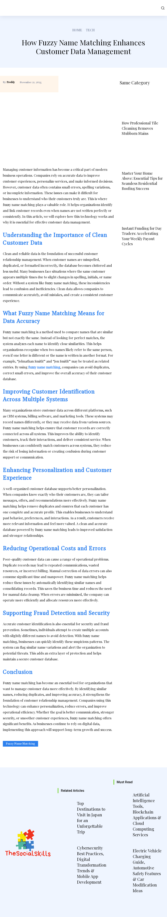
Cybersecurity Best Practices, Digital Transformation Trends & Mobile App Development (91, 865)
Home (77, 30)
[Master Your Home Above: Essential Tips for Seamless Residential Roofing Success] (142, 154)
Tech (90, 30)
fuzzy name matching (20, 744)
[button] (162, 8)
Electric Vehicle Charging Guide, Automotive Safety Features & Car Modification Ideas (147, 870)
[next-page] (135, 253)
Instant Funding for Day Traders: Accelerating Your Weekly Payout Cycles (142, 236)
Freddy (11, 82)
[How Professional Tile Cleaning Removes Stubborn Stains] (142, 104)
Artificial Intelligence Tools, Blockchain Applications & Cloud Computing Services (147, 814)
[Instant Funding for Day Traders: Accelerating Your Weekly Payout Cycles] (142, 209)
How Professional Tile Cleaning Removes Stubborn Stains (140, 128)
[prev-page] (124, 253)
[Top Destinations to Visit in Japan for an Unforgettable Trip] (67, 810)
